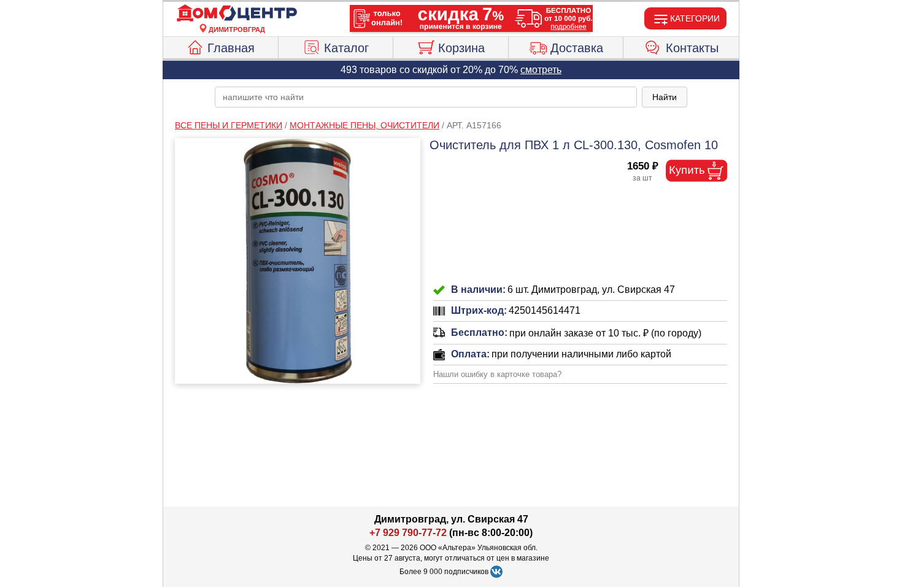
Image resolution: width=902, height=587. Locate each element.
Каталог (346, 48)
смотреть (540, 69)
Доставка (576, 48)
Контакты (692, 48)
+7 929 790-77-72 (408, 532)
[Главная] (236, 13)
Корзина (461, 48)
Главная (231, 48)
